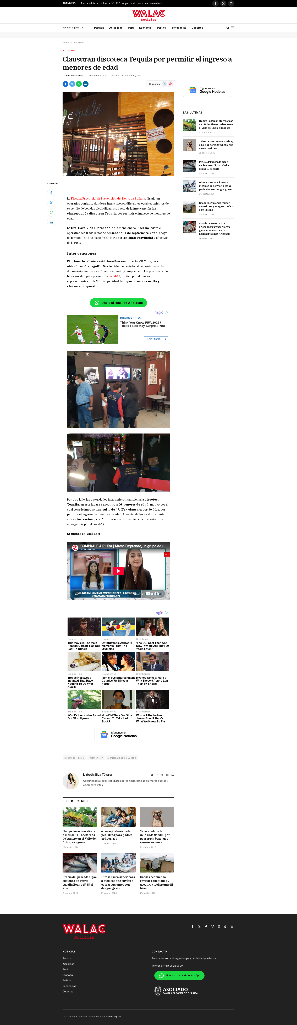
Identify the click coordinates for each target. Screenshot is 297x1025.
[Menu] (232, 28)
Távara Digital (113, 1016)
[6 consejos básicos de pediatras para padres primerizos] (118, 817)
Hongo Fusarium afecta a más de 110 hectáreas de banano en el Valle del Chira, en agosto (80, 836)
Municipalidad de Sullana (121, 757)
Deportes (197, 27)
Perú (131, 27)
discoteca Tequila (74, 757)
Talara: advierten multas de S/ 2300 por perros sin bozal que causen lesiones (155, 836)
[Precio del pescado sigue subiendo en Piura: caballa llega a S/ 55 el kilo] (80, 863)
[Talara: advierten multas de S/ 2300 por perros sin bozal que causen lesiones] (157, 817)
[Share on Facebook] (65, 84)
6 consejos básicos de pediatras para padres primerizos (116, 834)
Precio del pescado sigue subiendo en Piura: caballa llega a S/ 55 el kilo (80, 882)
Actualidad (116, 27)
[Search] (228, 28)
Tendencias (179, 27)
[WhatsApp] (51, 212)
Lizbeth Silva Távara (73, 75)
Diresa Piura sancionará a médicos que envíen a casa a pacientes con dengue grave (118, 882)
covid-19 (114, 276)
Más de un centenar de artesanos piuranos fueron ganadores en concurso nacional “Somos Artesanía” (215, 228)
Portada (99, 27)
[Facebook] (51, 193)
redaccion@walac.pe (177, 958)
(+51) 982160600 (173, 965)
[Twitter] (51, 203)
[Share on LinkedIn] (86, 84)
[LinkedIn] (51, 222)
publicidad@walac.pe (204, 958)
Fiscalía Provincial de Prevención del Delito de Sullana (108, 198)
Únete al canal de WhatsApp (122, 303)
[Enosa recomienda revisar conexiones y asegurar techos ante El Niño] (157, 863)
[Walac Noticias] (148, 15)
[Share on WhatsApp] (79, 84)
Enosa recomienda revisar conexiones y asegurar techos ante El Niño (156, 882)
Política (161, 27)
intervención (96, 757)
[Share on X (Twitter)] (72, 84)
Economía (145, 27)
